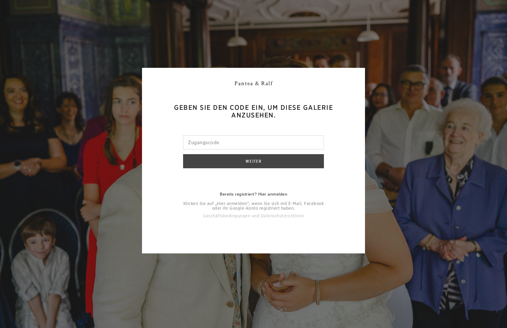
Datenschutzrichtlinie (282, 215)
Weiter (254, 161)
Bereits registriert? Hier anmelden (253, 194)
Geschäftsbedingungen (226, 215)
